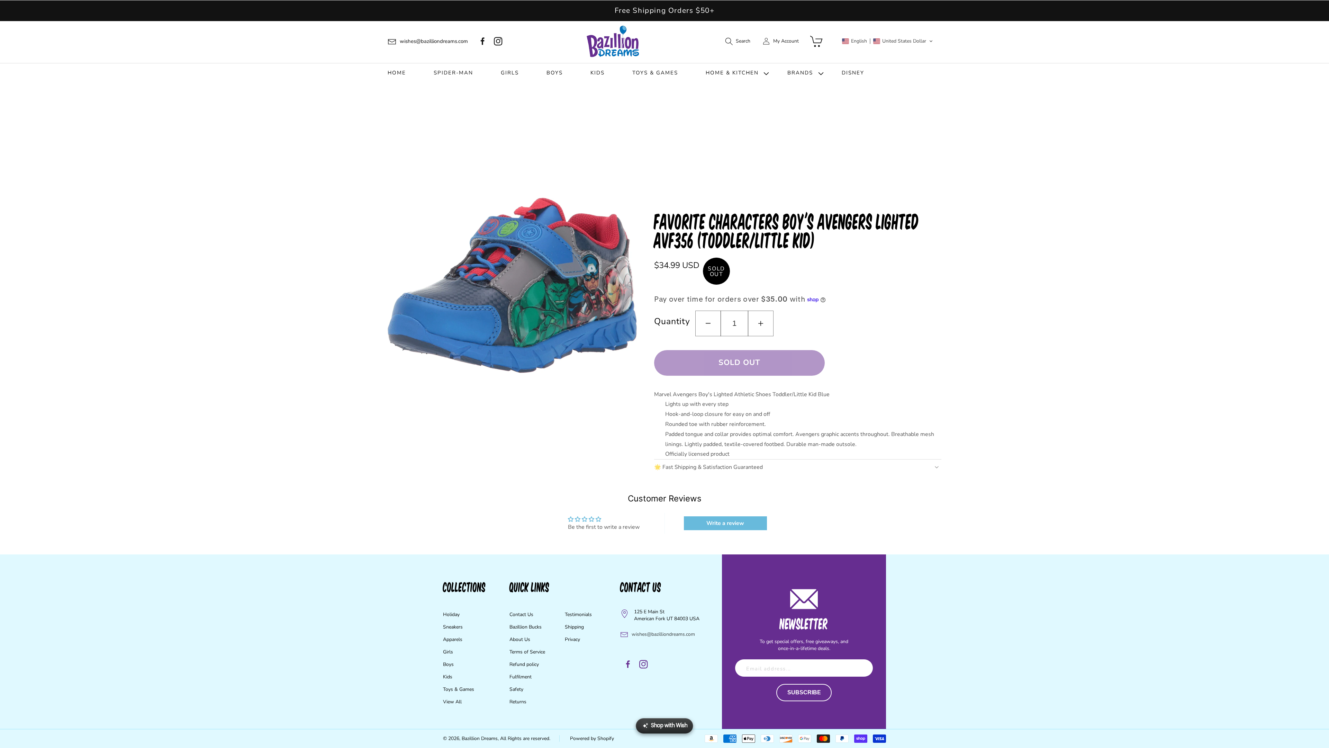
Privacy (572, 639)
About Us (519, 639)
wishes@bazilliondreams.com (663, 634)
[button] (737, 41)
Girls (448, 652)
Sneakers (453, 627)
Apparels (452, 639)
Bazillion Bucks (525, 627)
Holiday (451, 614)
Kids (447, 677)
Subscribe (804, 692)
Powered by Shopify (592, 738)
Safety (516, 689)
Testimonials (578, 614)
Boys (448, 664)
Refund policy (524, 664)
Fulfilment (520, 677)
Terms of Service (527, 652)
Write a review (725, 523)
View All (452, 701)
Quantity (672, 321)
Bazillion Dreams (480, 738)
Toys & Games (458, 689)
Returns (517, 701)
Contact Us (521, 614)
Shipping (574, 627)
